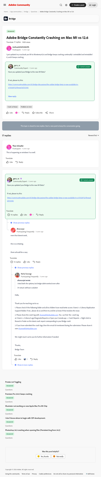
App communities (16, 12)
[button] (4, 6)
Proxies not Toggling (13, 382)
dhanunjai (20, 229)
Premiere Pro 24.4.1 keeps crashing (18, 394)
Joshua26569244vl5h (20, 47)
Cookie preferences (45, 474)
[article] (50, 154)
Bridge (26, 12)
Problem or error (26, 107)
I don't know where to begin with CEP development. (25, 418)
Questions (34, 12)
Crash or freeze (12, 107)
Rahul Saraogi (26, 274)
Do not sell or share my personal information (68, 474)
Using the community (12, 474)
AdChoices (91, 474)
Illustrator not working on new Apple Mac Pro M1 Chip (26, 406)
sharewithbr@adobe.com (49, 315)
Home (6, 12)
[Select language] (66, 5)
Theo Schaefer (18, 146)
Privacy (34, 474)
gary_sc (17, 65)
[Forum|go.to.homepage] (19, 5)
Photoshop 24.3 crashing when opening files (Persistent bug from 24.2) (32, 430)
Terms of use (26, 474)
